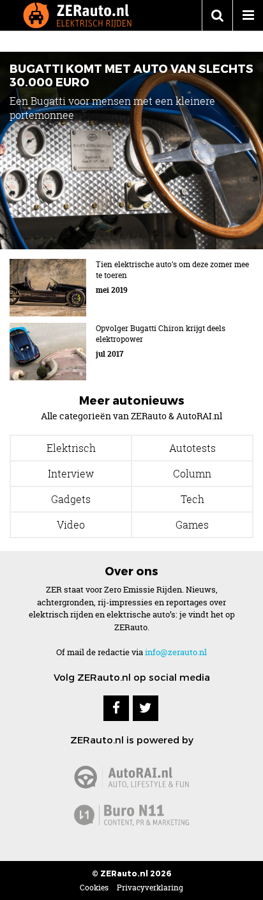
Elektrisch (71, 448)
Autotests (192, 448)
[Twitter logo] (145, 708)
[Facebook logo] (116, 708)
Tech (192, 499)
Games (192, 525)
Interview (71, 474)
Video (71, 525)
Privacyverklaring (150, 887)
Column (192, 474)
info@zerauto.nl (176, 652)
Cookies (94, 887)
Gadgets (71, 499)
